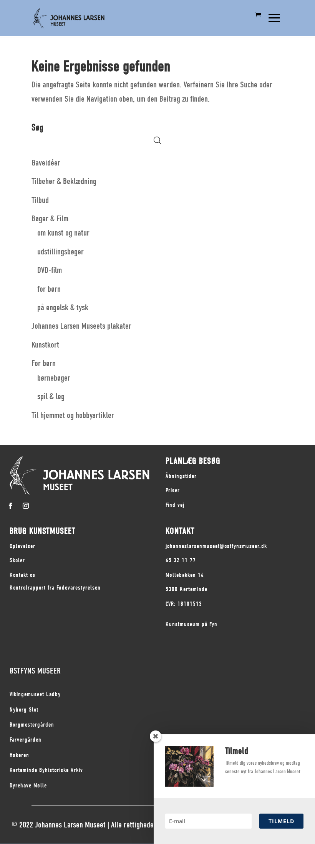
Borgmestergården (32, 724)
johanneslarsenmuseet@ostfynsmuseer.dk (216, 546)
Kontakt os (22, 575)
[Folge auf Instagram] (26, 506)
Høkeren (19, 755)
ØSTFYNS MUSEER (35, 671)
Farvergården (25, 739)
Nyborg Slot (24, 709)
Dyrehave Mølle (28, 785)
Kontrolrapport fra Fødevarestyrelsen (55, 587)
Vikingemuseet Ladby (35, 694)
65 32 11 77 (181, 560)
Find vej (175, 504)
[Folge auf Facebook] (10, 506)
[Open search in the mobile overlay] (157, 140)
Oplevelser (22, 546)
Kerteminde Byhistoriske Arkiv (46, 770)
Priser (173, 490)
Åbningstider (181, 476)
